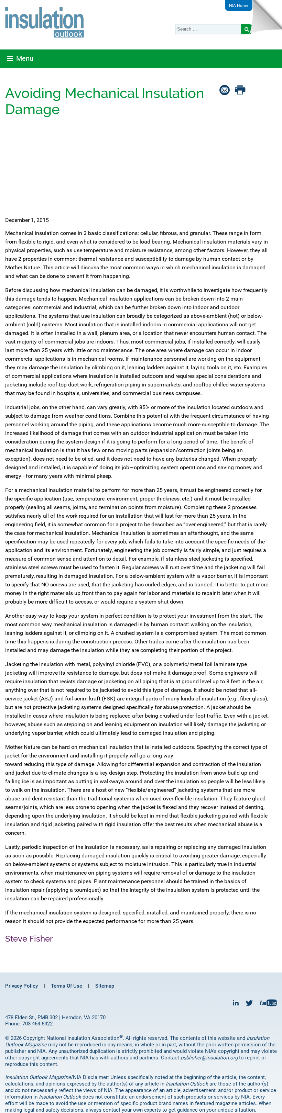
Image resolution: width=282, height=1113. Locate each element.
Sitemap (104, 986)
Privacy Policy (21, 986)
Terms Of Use (66, 986)
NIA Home (238, 5)
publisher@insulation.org (209, 1058)
